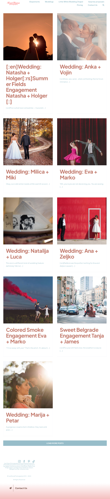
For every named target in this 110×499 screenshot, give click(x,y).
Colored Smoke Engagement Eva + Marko (28, 296)
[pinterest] (29, 461)
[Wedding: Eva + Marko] (82, 141)
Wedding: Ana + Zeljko (82, 219)
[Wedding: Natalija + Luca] (28, 220)
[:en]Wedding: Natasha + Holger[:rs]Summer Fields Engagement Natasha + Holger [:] (28, 32)
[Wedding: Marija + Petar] (28, 384)
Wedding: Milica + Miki (28, 140)
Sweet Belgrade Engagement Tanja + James (82, 296)
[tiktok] (33, 461)
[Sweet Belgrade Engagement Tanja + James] (82, 299)
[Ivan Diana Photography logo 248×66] (13, 2)
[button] (103, 5)
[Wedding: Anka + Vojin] (82, 36)
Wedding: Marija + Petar (28, 383)
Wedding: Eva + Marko (82, 140)
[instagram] (19, 461)
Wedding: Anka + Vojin (82, 35)
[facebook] (24, 461)
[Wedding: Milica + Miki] (28, 141)
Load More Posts (55, 443)
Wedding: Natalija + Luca (28, 219)
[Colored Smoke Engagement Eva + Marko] (28, 299)
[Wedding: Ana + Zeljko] (82, 220)
